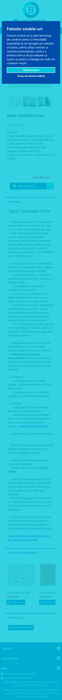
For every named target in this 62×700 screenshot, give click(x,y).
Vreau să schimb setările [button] (31, 76)
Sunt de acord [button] (31, 70)
